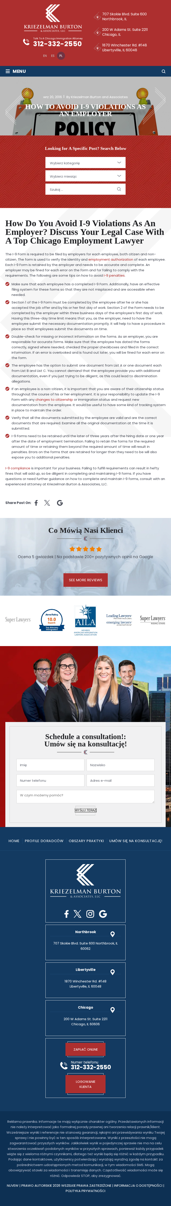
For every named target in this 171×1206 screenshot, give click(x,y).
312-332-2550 (57, 44)
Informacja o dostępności (138, 1185)
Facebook (66, 914)
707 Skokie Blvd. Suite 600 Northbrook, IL (124, 17)
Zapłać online (85, 1049)
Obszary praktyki (86, 841)
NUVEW (12, 1185)
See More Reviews (85, 580)
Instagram (90, 914)
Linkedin (60, 503)
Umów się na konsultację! (135, 841)
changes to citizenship (54, 399)
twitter (47, 503)
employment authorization (110, 259)
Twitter (77, 914)
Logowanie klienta (85, 1084)
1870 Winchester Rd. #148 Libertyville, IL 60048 (124, 48)
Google (103, 914)
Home (13, 841)
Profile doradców (44, 841)
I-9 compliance (17, 468)
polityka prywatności (85, 1190)
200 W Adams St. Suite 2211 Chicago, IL (125, 32)
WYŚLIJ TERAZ (85, 810)
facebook (36, 503)
